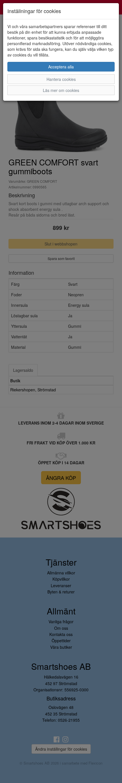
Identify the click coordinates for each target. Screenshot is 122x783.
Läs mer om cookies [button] (61, 90)
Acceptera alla (61, 67)
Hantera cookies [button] (61, 79)
